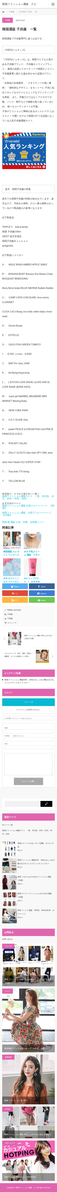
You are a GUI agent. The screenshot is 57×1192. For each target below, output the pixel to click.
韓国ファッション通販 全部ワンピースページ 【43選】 (28, 513)
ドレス (7, 991)
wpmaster (17, 610)
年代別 (7, 1109)
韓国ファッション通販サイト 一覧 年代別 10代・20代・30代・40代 (28, 497)
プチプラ (8, 946)
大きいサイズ (10, 1143)
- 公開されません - (15, 736)
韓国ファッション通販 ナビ (19, 4)
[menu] (53, 4)
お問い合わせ (7, 939)
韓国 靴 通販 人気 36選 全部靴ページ (23, 522)
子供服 (11, 12)
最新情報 (8, 1057)
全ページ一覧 (7, 825)
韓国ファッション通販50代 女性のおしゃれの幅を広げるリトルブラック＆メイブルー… (29, 681)
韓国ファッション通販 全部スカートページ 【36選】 (28, 506)
